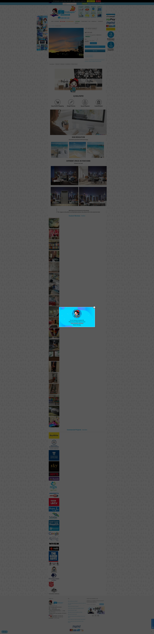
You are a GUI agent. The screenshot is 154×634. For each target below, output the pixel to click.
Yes (80, 324)
